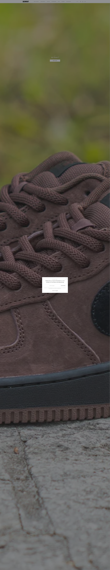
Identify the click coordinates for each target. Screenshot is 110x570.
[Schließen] (66, 278)
